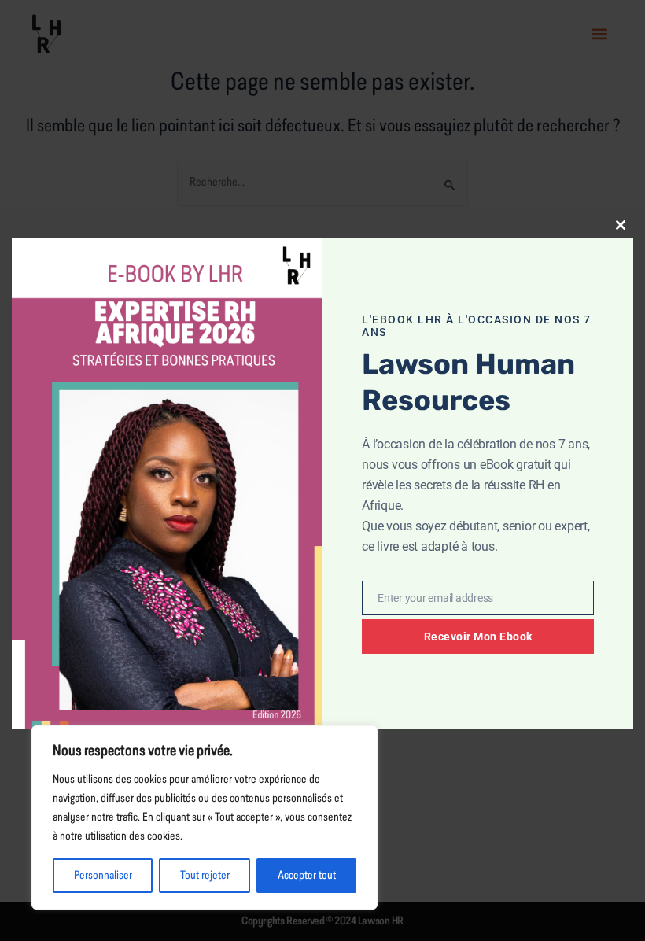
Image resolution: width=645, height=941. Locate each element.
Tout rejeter (205, 875)
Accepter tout (307, 875)
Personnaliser (103, 875)
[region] (204, 817)
